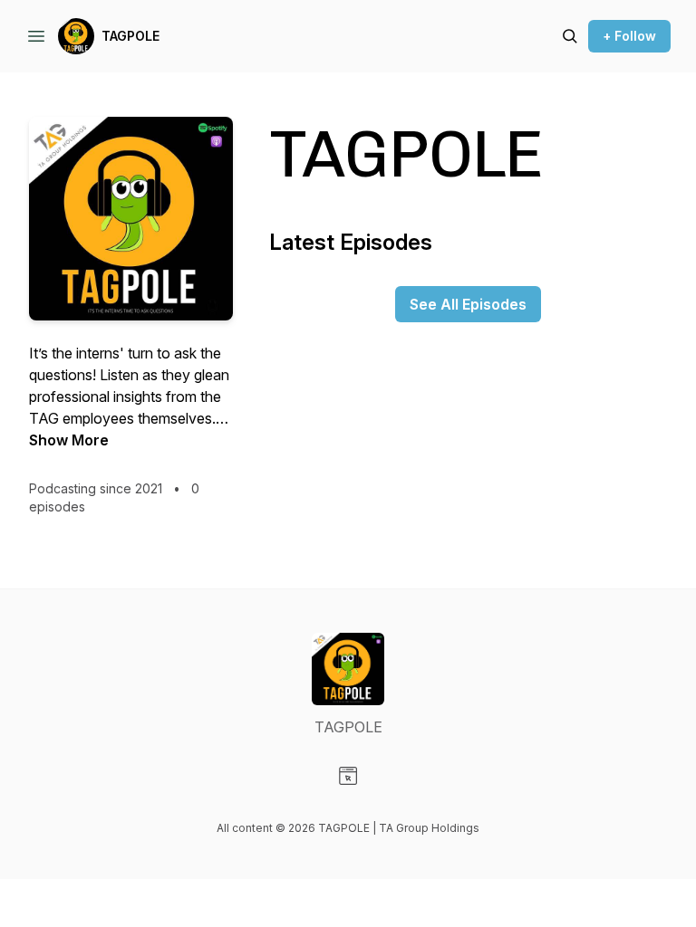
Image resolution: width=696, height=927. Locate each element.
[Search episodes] (570, 36)
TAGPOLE (131, 35)
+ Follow (629, 35)
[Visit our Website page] (348, 776)
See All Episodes (468, 304)
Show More (69, 440)
